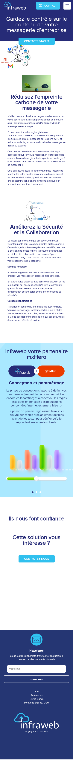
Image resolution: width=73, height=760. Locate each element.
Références (36, 695)
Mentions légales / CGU (36, 702)
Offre (36, 691)
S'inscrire (36, 679)
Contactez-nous (36, 41)
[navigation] (36, 5)
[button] (33, 492)
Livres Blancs (36, 699)
